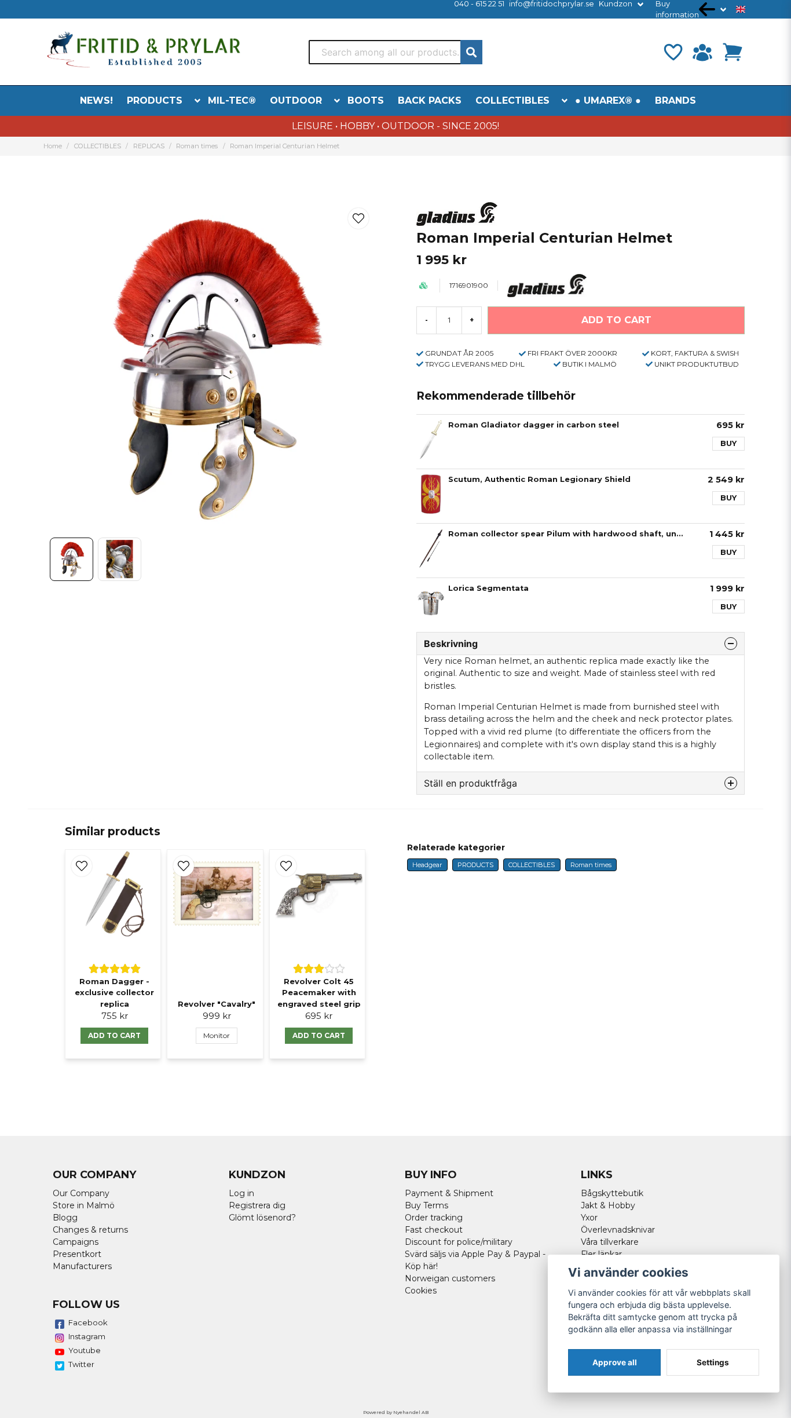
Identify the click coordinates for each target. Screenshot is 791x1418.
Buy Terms (426, 1205)
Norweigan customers (450, 1278)
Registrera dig (257, 1205)
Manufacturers (82, 1266)
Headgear (427, 865)
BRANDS (675, 100)
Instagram (86, 1336)
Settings (713, 1362)
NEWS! (96, 100)
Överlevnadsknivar (618, 1230)
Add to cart (114, 1035)
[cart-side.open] (732, 52)
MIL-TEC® (232, 100)
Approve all (614, 1362)
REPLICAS (148, 146)
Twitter (81, 1364)
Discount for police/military (458, 1242)
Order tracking (434, 1217)
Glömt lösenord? (262, 1217)
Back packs (430, 100)
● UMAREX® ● (608, 100)
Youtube (84, 1350)
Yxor (589, 1217)
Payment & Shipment (449, 1193)
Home (52, 146)
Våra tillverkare (610, 1242)
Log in (241, 1193)
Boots (365, 100)
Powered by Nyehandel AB (396, 1412)
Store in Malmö (84, 1205)
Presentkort (77, 1254)
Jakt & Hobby (608, 1205)
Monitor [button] (216, 1035)
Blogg (65, 1217)
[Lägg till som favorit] (672, 52)
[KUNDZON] (702, 52)
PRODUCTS (154, 100)
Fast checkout (434, 1230)
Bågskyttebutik (612, 1193)
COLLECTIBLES (512, 100)
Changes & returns (90, 1230)
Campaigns (75, 1242)
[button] (741, 9)
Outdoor (296, 100)
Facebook (88, 1322)
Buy (728, 443)
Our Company (81, 1193)
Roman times (197, 146)
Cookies (421, 1290)
